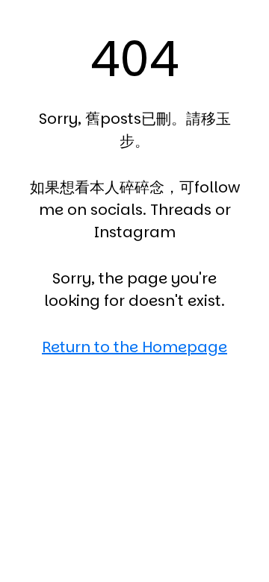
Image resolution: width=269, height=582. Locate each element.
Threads (180, 209)
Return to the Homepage (134, 347)
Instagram (135, 232)
